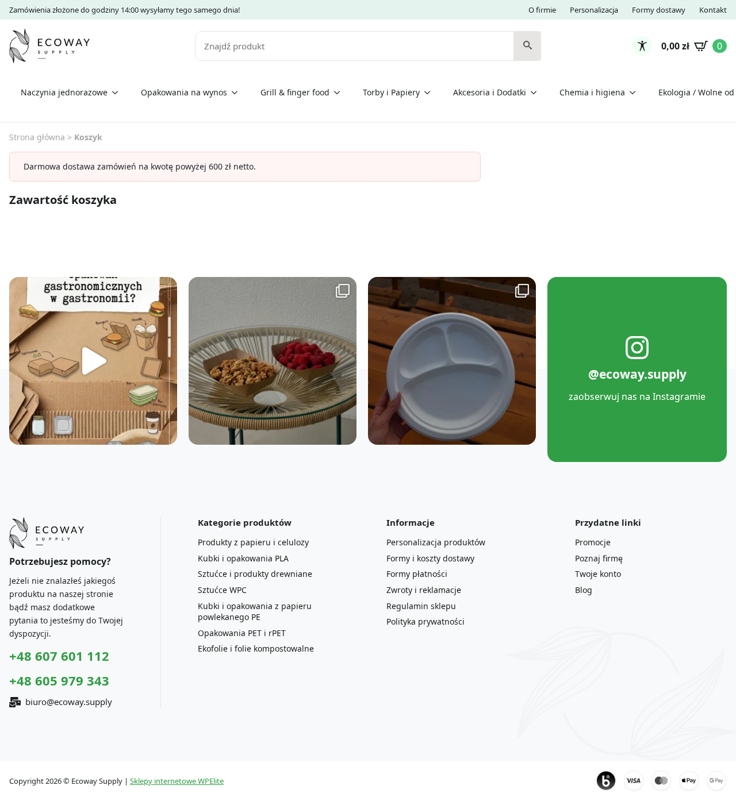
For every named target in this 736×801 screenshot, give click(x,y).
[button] (527, 46)
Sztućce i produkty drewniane (255, 573)
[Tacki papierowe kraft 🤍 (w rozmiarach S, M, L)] (272, 361)
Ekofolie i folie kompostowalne (256, 648)
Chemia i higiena (592, 92)
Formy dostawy (658, 10)
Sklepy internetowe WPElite (177, 781)
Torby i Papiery (391, 92)
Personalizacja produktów (435, 542)
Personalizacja (594, 10)
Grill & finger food (294, 92)
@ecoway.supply (637, 374)
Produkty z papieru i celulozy (253, 542)
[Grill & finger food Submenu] (340, 92)
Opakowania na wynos (184, 92)
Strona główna (37, 137)
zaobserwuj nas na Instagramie (637, 396)
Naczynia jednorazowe (64, 92)
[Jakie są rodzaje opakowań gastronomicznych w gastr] (93, 361)
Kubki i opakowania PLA (243, 558)
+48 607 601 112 (59, 655)
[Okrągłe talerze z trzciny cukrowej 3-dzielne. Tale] (452, 361)
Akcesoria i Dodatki (489, 92)
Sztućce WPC (222, 589)
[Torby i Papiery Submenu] (431, 92)
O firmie (542, 10)
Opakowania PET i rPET (242, 632)
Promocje (593, 542)
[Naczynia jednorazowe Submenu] (118, 92)
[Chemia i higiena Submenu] (636, 92)
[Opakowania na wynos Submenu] (238, 92)
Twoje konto (598, 573)
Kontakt (713, 10)
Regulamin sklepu (421, 605)
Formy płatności (416, 573)
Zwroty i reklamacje (423, 589)
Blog (583, 589)
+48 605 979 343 (59, 680)
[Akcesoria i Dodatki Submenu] (537, 92)
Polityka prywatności (425, 621)
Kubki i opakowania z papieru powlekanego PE (255, 611)
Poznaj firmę (599, 558)
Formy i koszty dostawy (430, 558)
